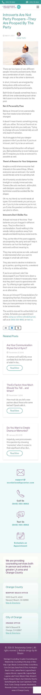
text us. (30, 319)
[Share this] (12, 328)
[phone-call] (20, 493)
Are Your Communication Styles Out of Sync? (19, 347)
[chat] (20, 514)
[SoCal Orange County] (11, 7)
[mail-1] (20, 472)
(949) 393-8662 (17, 319)
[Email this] (6, 328)
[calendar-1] (20, 535)
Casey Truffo (21, 38)
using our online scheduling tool (22, 317)
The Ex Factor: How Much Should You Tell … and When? (20, 387)
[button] (38, 7)
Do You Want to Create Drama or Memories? (18, 429)
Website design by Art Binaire (27, 652)
